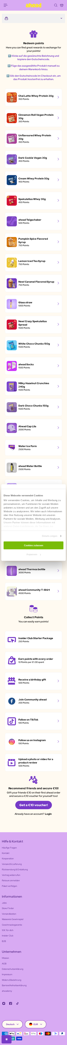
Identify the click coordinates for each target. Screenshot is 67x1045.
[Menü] (5, 5)
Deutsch (10, 1024)
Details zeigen (49, 536)
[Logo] (33, 5)
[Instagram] (3, 1003)
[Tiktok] (17, 1003)
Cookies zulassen (33, 545)
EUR (36, 1024)
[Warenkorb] (62, 5)
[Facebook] (10, 1003)
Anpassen (31, 554)
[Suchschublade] (56, 5)
